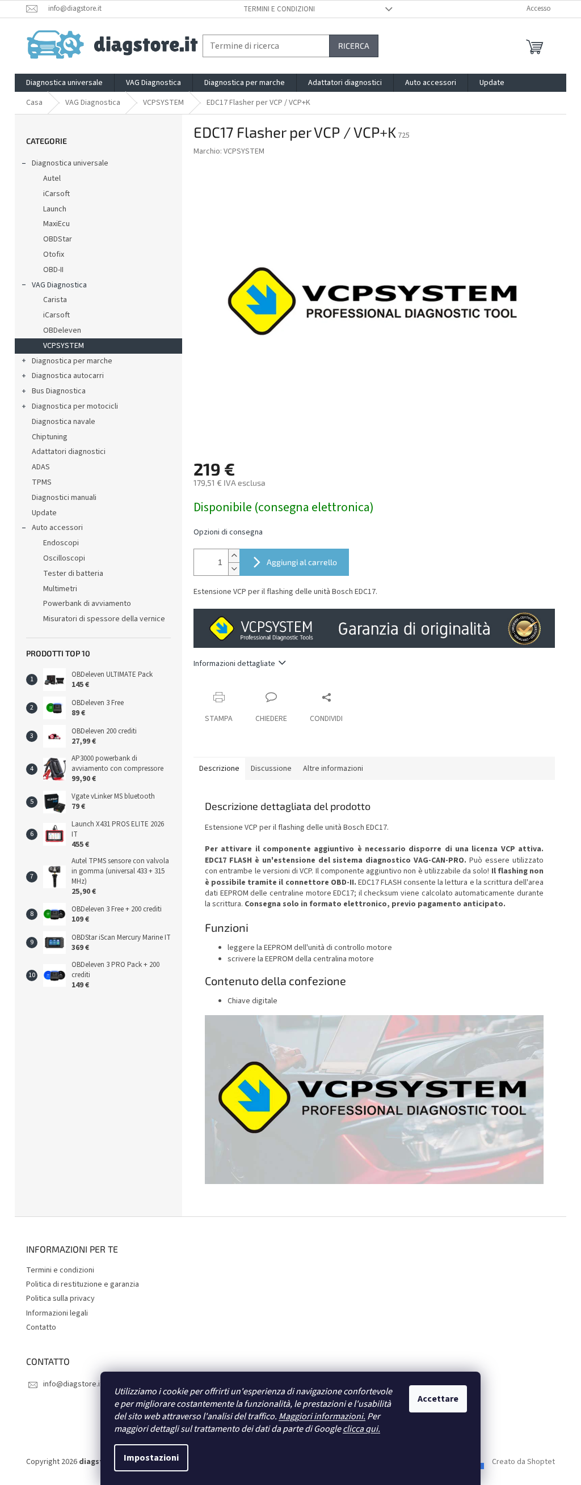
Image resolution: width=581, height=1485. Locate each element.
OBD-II (53, 269)
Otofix (53, 254)
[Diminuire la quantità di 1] (233, 568)
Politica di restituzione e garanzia (82, 1284)
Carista (55, 300)
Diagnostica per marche (72, 361)
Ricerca (353, 45)
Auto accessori (57, 527)
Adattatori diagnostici (69, 451)
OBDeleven (62, 330)
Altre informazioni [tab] (333, 768)
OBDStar (57, 239)
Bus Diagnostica (59, 391)
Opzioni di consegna (228, 532)
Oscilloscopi (64, 558)
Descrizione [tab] (219, 768)
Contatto (41, 1327)
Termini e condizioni (279, 9)
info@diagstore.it (73, 1384)
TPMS (42, 482)
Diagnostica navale (63, 421)
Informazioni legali (57, 1313)
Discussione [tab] (271, 768)
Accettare (438, 1399)
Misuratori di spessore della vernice (104, 619)
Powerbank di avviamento (87, 603)
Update (44, 513)
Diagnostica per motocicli (75, 406)
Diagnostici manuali (64, 497)
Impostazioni (151, 1458)
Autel (52, 178)
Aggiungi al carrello (302, 562)
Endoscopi (61, 543)
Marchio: (228, 151)
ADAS (41, 467)
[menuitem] (64, 83)
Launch (54, 209)
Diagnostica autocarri (68, 375)
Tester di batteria (73, 573)
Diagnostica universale (70, 163)
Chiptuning (50, 437)
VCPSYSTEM (63, 345)
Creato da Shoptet (523, 1461)
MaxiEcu (56, 224)
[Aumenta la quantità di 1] (233, 555)
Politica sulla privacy (60, 1298)
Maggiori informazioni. (322, 1416)
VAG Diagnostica (59, 285)
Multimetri (60, 589)
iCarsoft (56, 194)
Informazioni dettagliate (234, 663)
